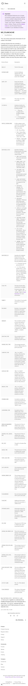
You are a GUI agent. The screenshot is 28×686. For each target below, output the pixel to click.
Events (2, 652)
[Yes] (10, 616)
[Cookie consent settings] (2, 684)
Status (2, 639)
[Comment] (17, 616)
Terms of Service (16, 677)
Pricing (2, 634)
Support (3, 637)
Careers (2, 667)
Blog (2, 664)
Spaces (2, 649)
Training (3, 654)
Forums (2, 646)
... (5, 8)
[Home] (4, 3)
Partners (3, 669)
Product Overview (5, 629)
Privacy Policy (8, 677)
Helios (2, 8)
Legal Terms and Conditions (19, 683)
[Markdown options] (2, 35)
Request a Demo (4, 631)
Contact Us (3, 661)
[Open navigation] (25, 3)
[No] (14, 616)
